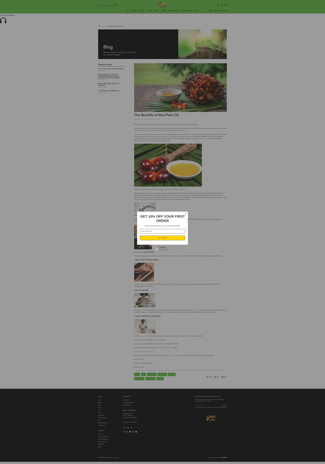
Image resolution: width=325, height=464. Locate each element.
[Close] (186, 214)
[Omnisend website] (162, 248)
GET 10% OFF (162, 238)
